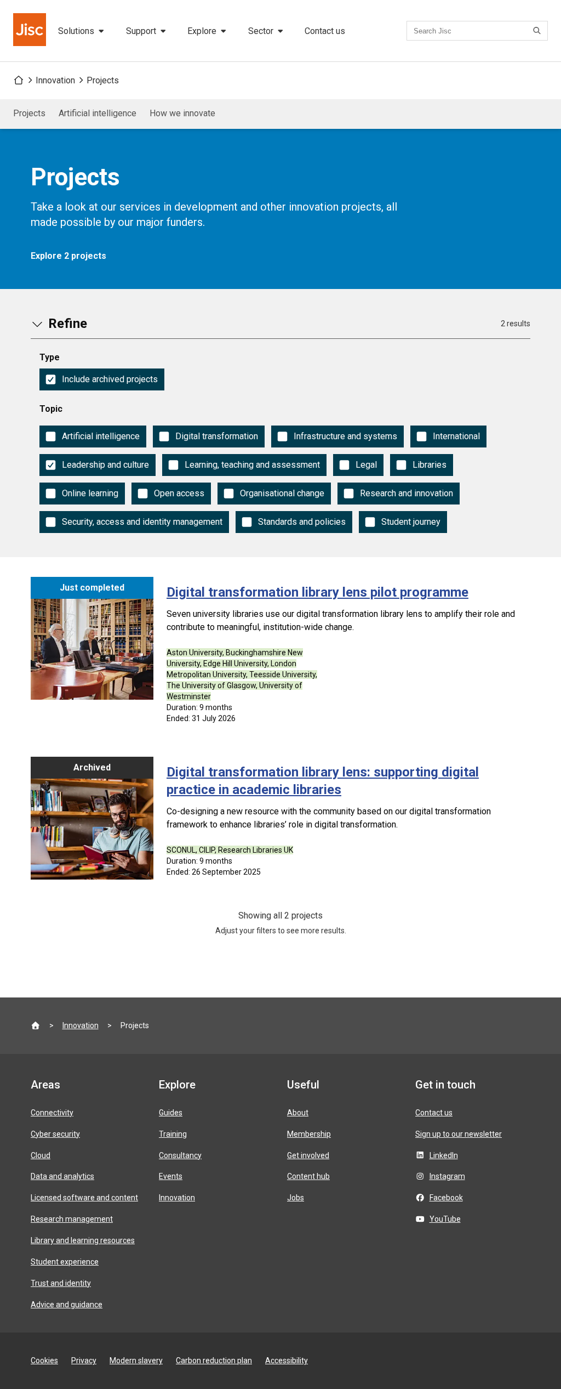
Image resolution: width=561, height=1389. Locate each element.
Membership (309, 1134)
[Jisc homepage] (30, 30)
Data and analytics (62, 1176)
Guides (170, 1112)
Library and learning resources (83, 1240)
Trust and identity (61, 1283)
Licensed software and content (84, 1197)
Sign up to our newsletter (458, 1134)
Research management (72, 1219)
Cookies (44, 1360)
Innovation (55, 80)
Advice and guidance (66, 1304)
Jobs (295, 1197)
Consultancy (180, 1155)
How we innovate (182, 113)
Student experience (65, 1261)
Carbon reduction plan (214, 1360)
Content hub (308, 1176)
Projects (103, 80)
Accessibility (286, 1360)
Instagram (447, 1176)
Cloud (40, 1155)
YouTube (445, 1219)
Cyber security (55, 1134)
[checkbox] (101, 379)
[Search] (538, 30)
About (297, 1112)
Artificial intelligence (97, 113)
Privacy (83, 1360)
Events (170, 1176)
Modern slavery (136, 1360)
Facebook (446, 1197)
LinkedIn (444, 1155)
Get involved (308, 1155)
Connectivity (52, 1112)
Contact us (325, 31)
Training (173, 1134)
